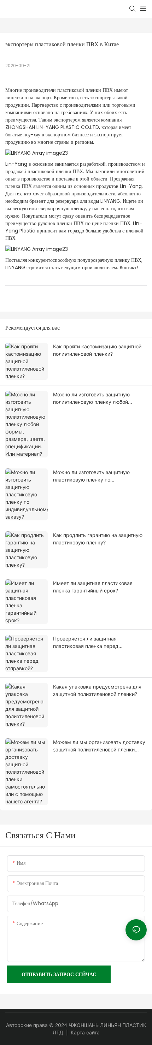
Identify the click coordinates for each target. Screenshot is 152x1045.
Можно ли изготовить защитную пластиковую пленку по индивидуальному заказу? (91, 476)
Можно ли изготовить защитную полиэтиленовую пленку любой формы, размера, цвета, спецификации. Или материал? (91, 398)
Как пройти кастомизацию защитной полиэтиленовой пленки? (97, 350)
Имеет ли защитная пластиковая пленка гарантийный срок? (93, 587)
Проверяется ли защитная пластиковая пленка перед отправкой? (85, 643)
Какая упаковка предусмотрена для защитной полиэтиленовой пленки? (97, 690)
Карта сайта (85, 1032)
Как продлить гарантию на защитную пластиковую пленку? (97, 538)
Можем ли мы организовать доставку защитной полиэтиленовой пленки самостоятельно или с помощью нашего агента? (99, 746)
